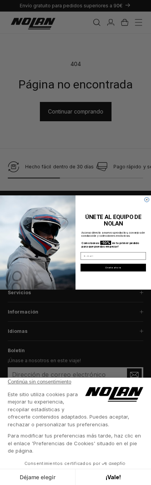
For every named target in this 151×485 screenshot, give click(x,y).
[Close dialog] (146, 199)
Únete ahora (113, 267)
